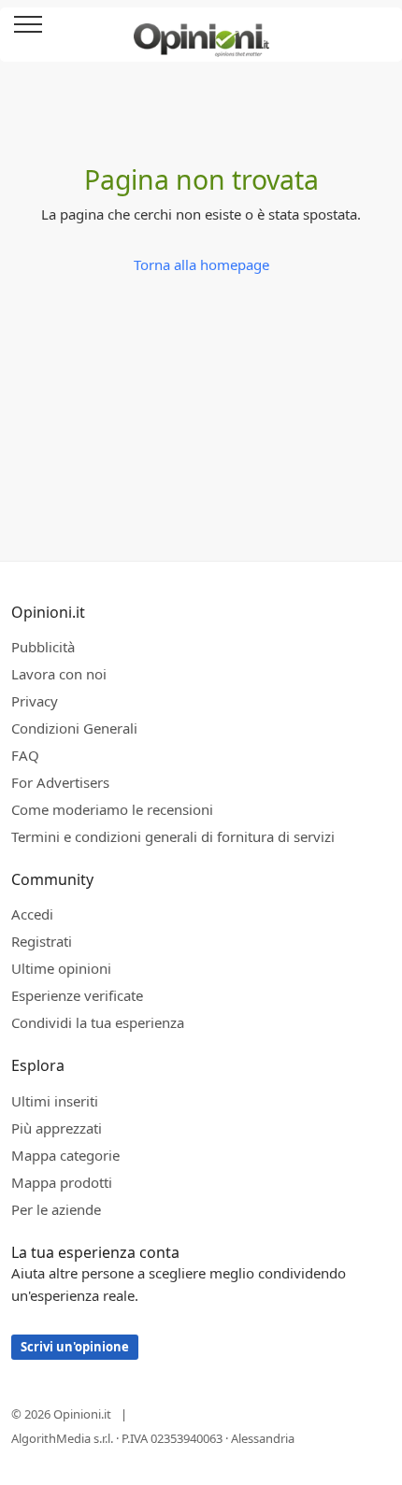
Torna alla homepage (201, 264)
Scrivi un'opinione (75, 1346)
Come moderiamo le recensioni (112, 809)
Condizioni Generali (74, 728)
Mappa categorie (65, 1155)
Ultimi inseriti (54, 1101)
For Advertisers (60, 782)
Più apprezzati (56, 1128)
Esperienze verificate (77, 995)
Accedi (377, 25)
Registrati (41, 941)
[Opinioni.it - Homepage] (201, 32)
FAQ (25, 755)
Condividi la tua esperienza (97, 1022)
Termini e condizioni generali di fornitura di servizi (173, 836)
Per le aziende (56, 1209)
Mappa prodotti (61, 1182)
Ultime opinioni (61, 968)
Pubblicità (43, 646)
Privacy (34, 701)
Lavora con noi (59, 673)
